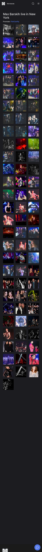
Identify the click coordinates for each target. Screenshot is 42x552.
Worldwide (10, 3)
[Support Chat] (37, 547)
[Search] (33, 4)
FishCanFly (15, 22)
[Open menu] (38, 4)
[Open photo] (8, 30)
